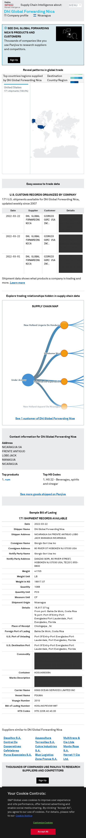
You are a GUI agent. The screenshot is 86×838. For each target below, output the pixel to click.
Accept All (43, 832)
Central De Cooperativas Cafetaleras (12, 746)
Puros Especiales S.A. (18, 754)
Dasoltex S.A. (12, 738)
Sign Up (14, 60)
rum (7, 479)
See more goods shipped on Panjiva (43, 494)
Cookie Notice (24, 816)
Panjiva (12, 5)
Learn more (17, 282)
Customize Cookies (43, 823)
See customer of (45, 418)
